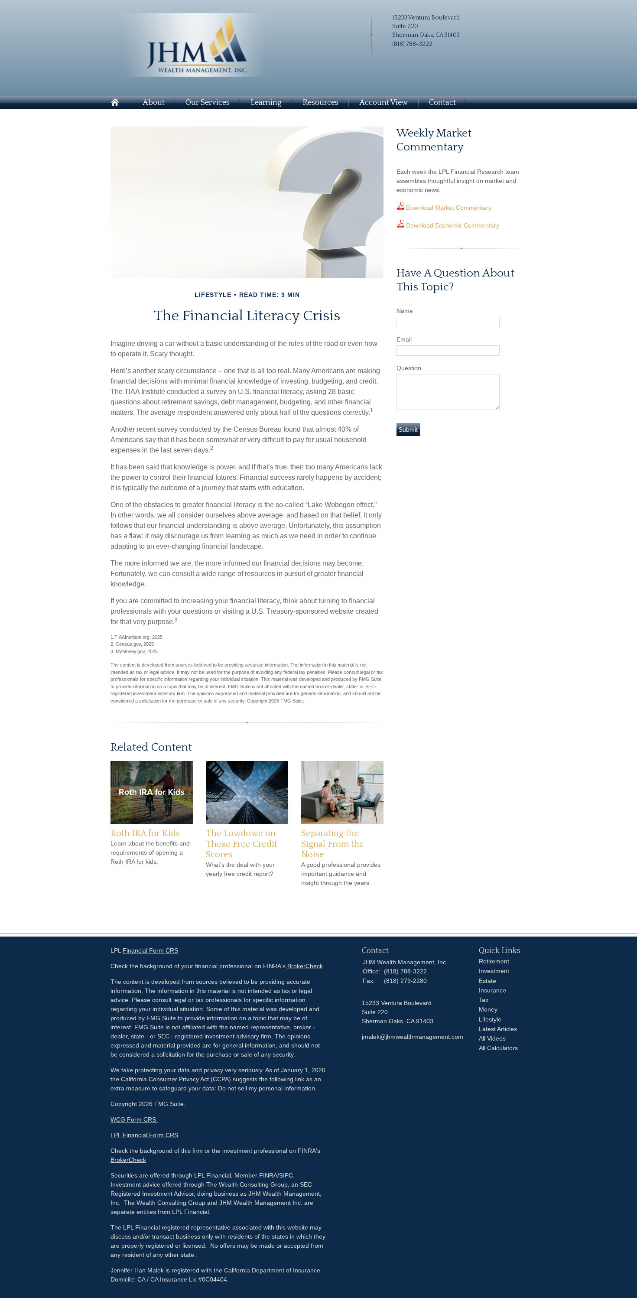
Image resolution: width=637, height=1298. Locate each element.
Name (404, 310)
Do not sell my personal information (266, 1088)
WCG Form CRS (134, 1119)
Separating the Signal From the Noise (332, 844)
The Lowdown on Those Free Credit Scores (241, 844)
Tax (483, 999)
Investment (494, 970)
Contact (442, 102)
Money (488, 1009)
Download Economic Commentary (451, 225)
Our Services (207, 102)
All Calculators (498, 1047)
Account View (383, 102)
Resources (320, 102)
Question (408, 367)
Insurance (492, 990)
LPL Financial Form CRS (144, 1135)
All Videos (492, 1038)
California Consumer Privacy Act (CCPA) (176, 1079)
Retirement (494, 961)
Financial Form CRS (150, 950)
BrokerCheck (305, 966)
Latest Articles (498, 1028)
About (154, 102)
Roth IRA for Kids (145, 833)
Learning (266, 102)
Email (404, 339)
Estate (487, 980)
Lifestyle (490, 1019)
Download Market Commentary (447, 207)
